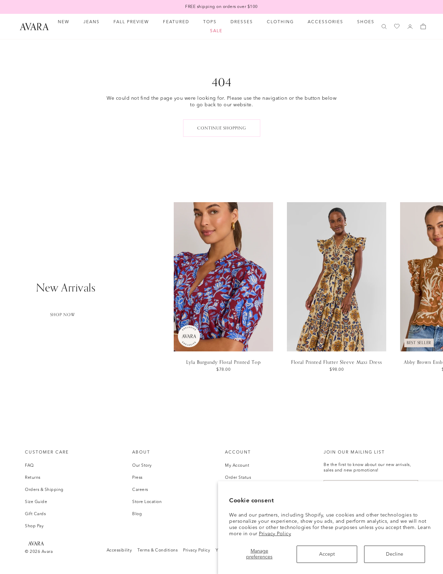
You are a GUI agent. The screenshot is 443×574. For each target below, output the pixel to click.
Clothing (280, 22)
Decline (394, 554)
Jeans (91, 22)
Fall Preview (131, 22)
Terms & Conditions (157, 550)
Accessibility (119, 550)
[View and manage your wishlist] (397, 26)
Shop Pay (34, 526)
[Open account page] (410, 27)
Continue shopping (221, 128)
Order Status (238, 478)
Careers (140, 490)
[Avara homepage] (36, 543)
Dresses (241, 22)
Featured (176, 22)
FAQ (29, 466)
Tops (210, 22)
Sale (216, 31)
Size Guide (36, 502)
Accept (327, 554)
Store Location (147, 502)
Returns (32, 478)
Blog (137, 514)
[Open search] (384, 27)
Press (137, 478)
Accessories (325, 22)
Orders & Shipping (44, 490)
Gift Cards (35, 514)
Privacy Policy (275, 533)
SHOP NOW (62, 314)
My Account (237, 466)
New (64, 22)
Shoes (365, 22)
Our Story (142, 466)
